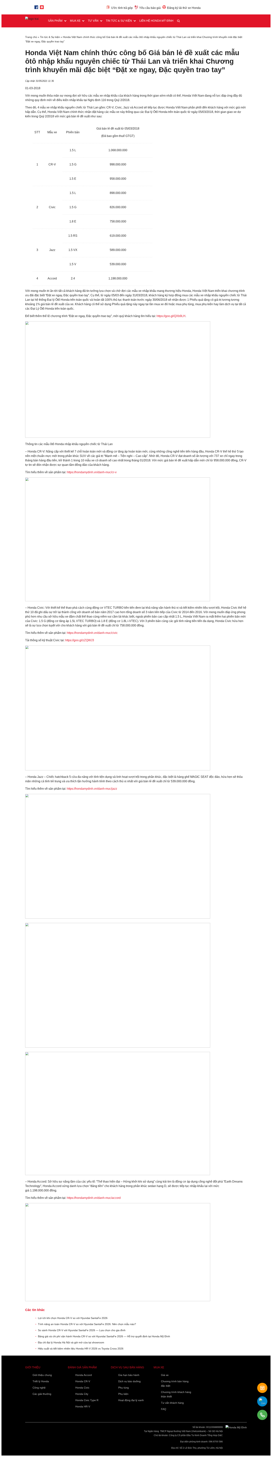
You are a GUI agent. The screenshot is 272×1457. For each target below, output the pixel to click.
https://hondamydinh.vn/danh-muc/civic (92, 632)
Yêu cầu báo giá (150, 7)
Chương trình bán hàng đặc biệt (175, 1383)
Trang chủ (31, 37)
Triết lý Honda (41, 1381)
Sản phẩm (55, 20)
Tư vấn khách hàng (172, 1402)
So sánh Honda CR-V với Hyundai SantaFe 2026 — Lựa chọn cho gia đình (81, 1330)
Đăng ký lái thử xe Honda (184, 7)
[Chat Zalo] (262, 1401)
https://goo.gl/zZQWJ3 (79, 640)
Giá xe (165, 1375)
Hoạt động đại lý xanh (131, 1400)
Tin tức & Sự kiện (119, 20)
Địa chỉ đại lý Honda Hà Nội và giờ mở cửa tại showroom (71, 1342)
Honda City (81, 1393)
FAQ (163, 1409)
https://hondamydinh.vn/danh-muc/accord (94, 1197)
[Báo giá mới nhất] (262, 1388)
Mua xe (75, 20)
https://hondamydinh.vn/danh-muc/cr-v (92, 472)
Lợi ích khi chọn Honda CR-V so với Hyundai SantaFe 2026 (73, 1318)
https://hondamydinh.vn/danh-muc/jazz (92, 788)
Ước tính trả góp (122, 7)
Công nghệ (39, 1387)
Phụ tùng (123, 1387)
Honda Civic (82, 1387)
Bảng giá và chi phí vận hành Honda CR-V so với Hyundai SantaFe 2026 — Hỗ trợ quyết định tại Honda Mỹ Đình (104, 1336)
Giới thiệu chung (42, 1375)
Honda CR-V (82, 1381)
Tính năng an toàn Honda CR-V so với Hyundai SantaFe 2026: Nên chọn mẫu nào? (87, 1324)
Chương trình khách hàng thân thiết (176, 1394)
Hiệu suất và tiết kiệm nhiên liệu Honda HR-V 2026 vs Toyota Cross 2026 (80, 1348)
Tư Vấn (93, 20)
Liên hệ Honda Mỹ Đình (156, 20)
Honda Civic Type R (86, 1400)
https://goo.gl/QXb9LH (171, 316)
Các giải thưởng (42, 1393)
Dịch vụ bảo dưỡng (129, 1381)
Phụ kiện (123, 1393)
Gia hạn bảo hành (128, 1375)
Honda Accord (83, 1375)
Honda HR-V (82, 1406)
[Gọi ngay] (262, 1415)
